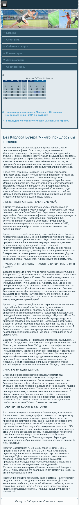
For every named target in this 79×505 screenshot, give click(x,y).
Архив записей (15, 60)
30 (43, 95)
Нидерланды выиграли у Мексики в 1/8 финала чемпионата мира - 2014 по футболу (33, 113)
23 (43, 92)
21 (31, 92)
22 (37, 92)
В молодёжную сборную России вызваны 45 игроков (37, 120)
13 (24, 89)
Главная (11, 33)
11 (12, 89)
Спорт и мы (13, 39)
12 (18, 89)
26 (18, 95)
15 (37, 89)
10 (6, 89)
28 (31, 95)
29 (37, 95)
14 (31, 89)
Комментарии (14, 53)
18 (12, 92)
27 (24, 95)
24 (6, 95)
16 (43, 89)
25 (12, 95)
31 (6, 98)
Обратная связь (15, 66)
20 (24, 92)
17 (6, 92)
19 (18, 92)
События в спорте (17, 46)
